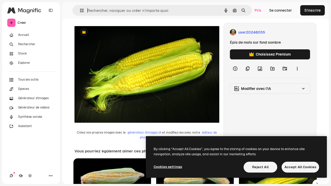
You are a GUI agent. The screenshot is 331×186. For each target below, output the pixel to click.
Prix (257, 10)
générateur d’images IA (144, 132)
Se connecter (280, 10)
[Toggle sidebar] (51, 10)
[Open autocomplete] (80, 10)
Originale (108, 32)
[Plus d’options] (297, 69)
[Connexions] (11, 176)
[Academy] (21, 176)
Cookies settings (168, 167)
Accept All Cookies (300, 167)
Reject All (260, 167)
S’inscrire (312, 10)
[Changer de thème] (30, 176)
